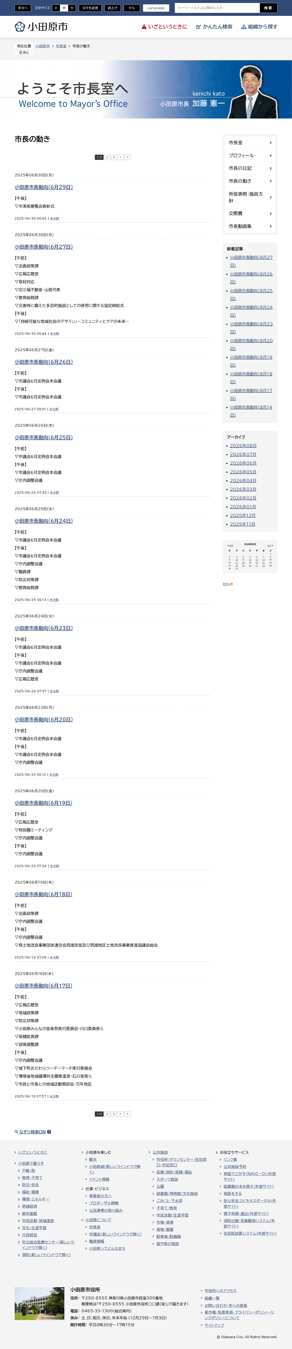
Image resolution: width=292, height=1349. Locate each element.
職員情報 (96, 1241)
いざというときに (32, 1152)
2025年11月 (242, 524)
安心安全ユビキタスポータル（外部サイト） (250, 1203)
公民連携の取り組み (106, 1210)
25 (243, 565)
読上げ (112, 8)
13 (257, 560)
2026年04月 (243, 480)
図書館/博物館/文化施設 (177, 1193)
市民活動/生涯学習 (173, 1215)
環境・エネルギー (35, 1199)
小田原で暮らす (31, 1163)
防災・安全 (30, 1185)
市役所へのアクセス (221, 1291)
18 (243, 563)
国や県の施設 (168, 1244)
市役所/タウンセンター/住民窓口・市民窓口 (182, 1162)
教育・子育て (32, 1178)
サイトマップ (214, 1325)
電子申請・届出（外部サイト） (246, 1213)
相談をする (233, 1193)
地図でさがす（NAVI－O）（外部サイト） (250, 1176)
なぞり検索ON (32, 1132)
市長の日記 (240, 168)
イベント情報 (99, 1179)
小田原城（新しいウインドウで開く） (114, 1169)
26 (250, 565)
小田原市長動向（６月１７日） (44, 985)
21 (263, 563)
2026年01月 (243, 507)
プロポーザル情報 (104, 1203)
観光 (93, 1159)
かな (129, 8)
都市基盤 (29, 1213)
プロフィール (241, 155)
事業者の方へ (100, 1196)
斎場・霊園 (165, 1229)
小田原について (98, 1220)
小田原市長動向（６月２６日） (44, 362)
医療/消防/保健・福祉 (174, 1172)
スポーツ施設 (167, 1179)
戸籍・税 (28, 1170)
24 (237, 565)
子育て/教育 (167, 1208)
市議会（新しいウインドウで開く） (115, 1234)
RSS (226, 584)
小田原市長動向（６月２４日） (44, 521)
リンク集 (230, 1159)
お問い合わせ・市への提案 (226, 1305)
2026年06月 (243, 463)
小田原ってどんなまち (107, 1248)
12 (250, 560)
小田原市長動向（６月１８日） (44, 894)
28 (263, 565)
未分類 (54, 218)
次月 (269, 545)
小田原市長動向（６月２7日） (44, 246)
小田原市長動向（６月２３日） (44, 628)
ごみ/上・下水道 (169, 1201)
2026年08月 (243, 446)
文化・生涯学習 (34, 1228)
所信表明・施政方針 (246, 197)
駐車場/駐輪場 (169, 1236)
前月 (231, 545)
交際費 (236, 213)
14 (263, 560)
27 (257, 565)
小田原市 (41, 27)
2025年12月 (243, 515)
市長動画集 (240, 226)
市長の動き (240, 181)
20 (257, 563)
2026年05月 (243, 472)
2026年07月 (243, 454)
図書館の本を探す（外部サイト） (249, 1186)
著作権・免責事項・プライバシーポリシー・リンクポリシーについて (239, 1315)
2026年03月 (243, 489)
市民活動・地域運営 (38, 1221)
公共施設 (160, 1152)
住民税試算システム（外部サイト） (250, 1233)
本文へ (23, 8)
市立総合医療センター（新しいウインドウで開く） (48, 1244)
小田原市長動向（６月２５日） (44, 437)
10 (237, 560)
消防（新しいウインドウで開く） (46, 1255)
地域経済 (29, 1206)
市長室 (61, 46)
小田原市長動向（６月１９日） (44, 803)
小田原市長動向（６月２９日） (44, 187)
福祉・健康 (30, 1192)
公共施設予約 (235, 1166)
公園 (160, 1186)
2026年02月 (243, 498)
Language (156, 8)
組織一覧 (212, 1298)
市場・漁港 (165, 1222)
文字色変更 (90, 8)
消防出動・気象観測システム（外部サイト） (249, 1223)
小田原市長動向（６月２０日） (44, 719)
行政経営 (29, 1235)
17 (237, 563)
